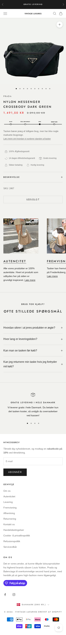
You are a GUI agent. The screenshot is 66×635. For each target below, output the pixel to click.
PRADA (7, 96)
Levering (8, 502)
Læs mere (30, 280)
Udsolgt (33, 199)
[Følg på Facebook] (5, 594)
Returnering (9, 518)
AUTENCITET (14, 261)
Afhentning (9, 513)
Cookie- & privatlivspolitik (16, 535)
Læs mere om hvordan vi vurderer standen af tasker (27, 139)
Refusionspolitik (11, 541)
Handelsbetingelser (13, 530)
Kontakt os (9, 524)
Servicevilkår (10, 546)
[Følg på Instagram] (14, 594)
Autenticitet (9, 496)
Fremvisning (10, 507)
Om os (6, 490)
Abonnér (15, 472)
